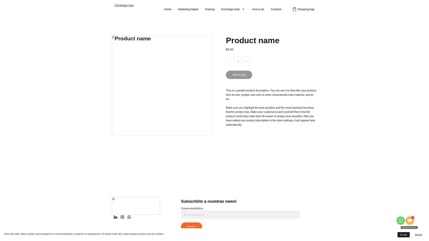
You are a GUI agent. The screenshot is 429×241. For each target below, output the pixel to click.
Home (167, 9)
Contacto (276, 9)
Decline (418, 234)
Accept (403, 234)
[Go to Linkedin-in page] (115, 217)
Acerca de (258, 9)
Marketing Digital (188, 9)
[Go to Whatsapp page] (129, 217)
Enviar (191, 226)
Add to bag (239, 74)
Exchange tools (230, 9)
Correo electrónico (192, 208)
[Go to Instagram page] (122, 217)
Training (210, 9)
